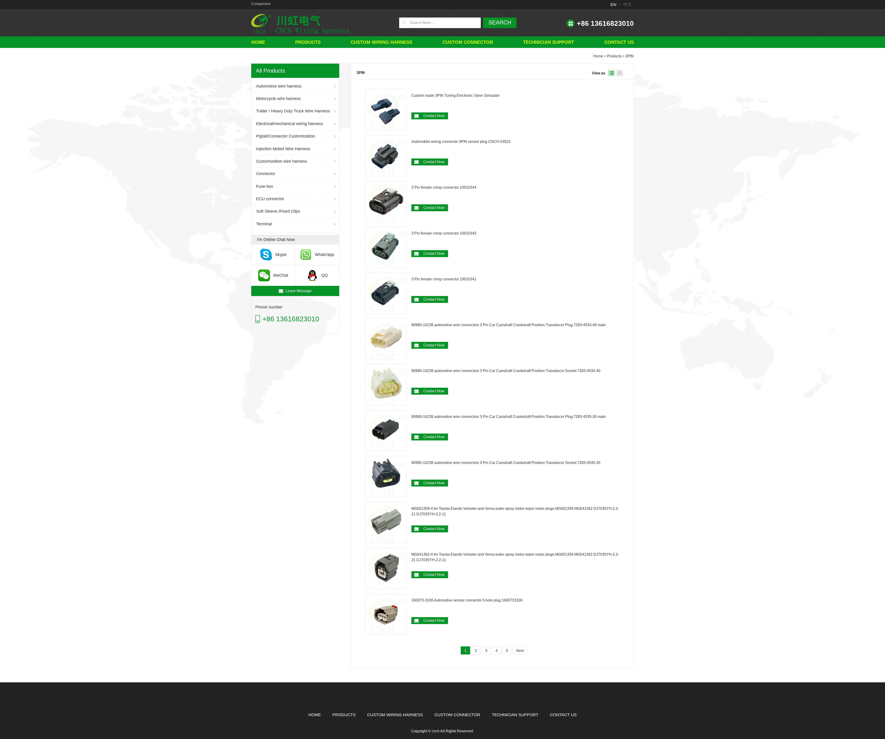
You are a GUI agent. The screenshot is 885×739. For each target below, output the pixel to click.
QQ (324, 275)
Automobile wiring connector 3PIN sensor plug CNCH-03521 (461, 142)
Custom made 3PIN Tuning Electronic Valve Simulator (455, 95)
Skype (280, 254)
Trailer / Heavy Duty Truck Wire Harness (293, 111)
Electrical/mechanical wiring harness (289, 123)
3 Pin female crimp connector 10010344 (443, 187)
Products (308, 42)
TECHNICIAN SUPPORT (548, 42)
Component (260, 4)
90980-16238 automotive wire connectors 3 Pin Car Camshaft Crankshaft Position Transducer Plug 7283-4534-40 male (508, 325)
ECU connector (270, 198)
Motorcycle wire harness (278, 98)
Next (520, 651)
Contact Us (619, 42)
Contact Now (434, 116)
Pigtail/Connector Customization (285, 136)
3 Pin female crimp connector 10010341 (443, 279)
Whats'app (324, 254)
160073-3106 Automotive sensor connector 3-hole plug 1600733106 (466, 600)
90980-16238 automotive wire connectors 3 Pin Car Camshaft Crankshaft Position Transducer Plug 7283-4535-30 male (508, 417)
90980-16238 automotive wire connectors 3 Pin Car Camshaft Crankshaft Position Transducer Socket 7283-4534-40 (505, 371)
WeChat (280, 275)
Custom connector (467, 42)
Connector (265, 173)
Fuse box (264, 186)
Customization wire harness (281, 161)
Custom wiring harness (381, 42)
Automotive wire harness (278, 86)
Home (258, 42)
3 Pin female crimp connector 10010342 (443, 233)
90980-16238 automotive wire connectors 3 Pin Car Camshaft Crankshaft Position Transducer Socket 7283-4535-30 (505, 463)
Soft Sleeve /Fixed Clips (278, 211)
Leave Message (299, 291)
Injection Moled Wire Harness (283, 149)
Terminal (264, 224)
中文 (627, 4)
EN (613, 4)
